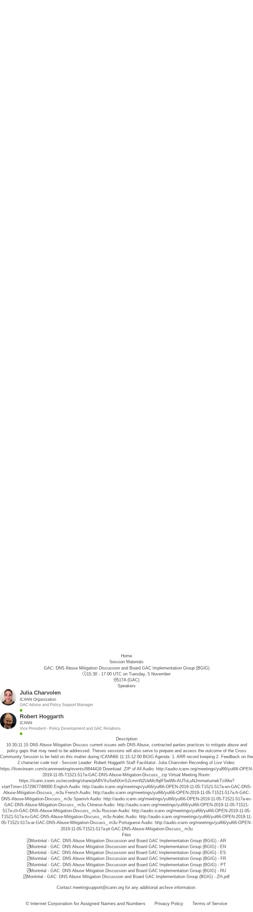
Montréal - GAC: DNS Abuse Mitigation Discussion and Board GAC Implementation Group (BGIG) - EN (128, 846)
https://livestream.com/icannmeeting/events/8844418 (50, 768)
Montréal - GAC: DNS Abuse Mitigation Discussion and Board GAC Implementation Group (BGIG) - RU (128, 870)
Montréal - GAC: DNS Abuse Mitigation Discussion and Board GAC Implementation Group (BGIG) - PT (128, 864)
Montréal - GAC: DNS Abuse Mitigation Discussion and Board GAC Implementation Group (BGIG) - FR (128, 858)
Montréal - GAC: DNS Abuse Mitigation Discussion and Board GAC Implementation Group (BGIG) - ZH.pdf (128, 876)
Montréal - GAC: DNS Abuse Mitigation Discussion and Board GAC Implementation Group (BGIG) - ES (128, 852)
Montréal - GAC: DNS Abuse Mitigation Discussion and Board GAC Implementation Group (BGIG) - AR (128, 840)
